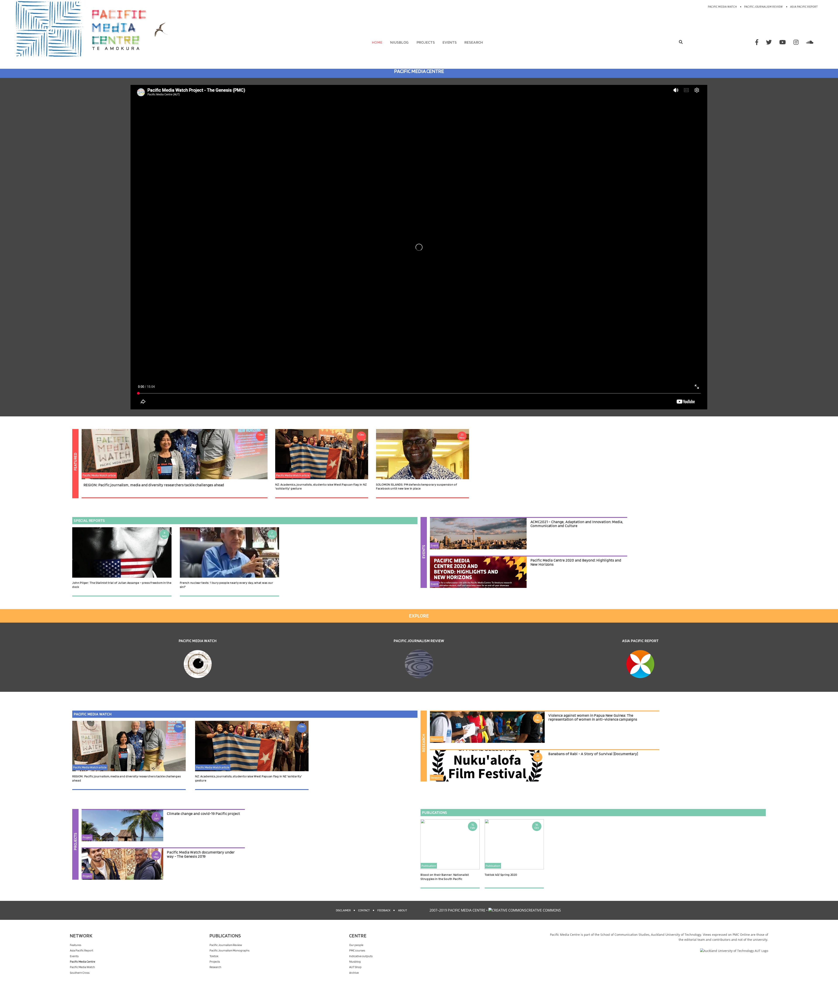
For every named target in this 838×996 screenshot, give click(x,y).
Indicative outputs (361, 956)
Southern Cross (79, 972)
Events (450, 42)
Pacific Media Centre (82, 961)
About (402, 910)
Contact (364, 910)
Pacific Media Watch (722, 6)
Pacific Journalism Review (763, 6)
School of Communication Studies (624, 934)
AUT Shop (355, 967)
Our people (356, 945)
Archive (354, 972)
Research (473, 42)
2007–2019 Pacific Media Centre (457, 910)
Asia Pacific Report (804, 6)
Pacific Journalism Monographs (229, 950)
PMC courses (357, 950)
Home (377, 42)
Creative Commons (543, 910)
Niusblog (399, 42)
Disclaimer (343, 910)
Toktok (214, 956)
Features (75, 945)
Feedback (383, 910)
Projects (426, 42)
